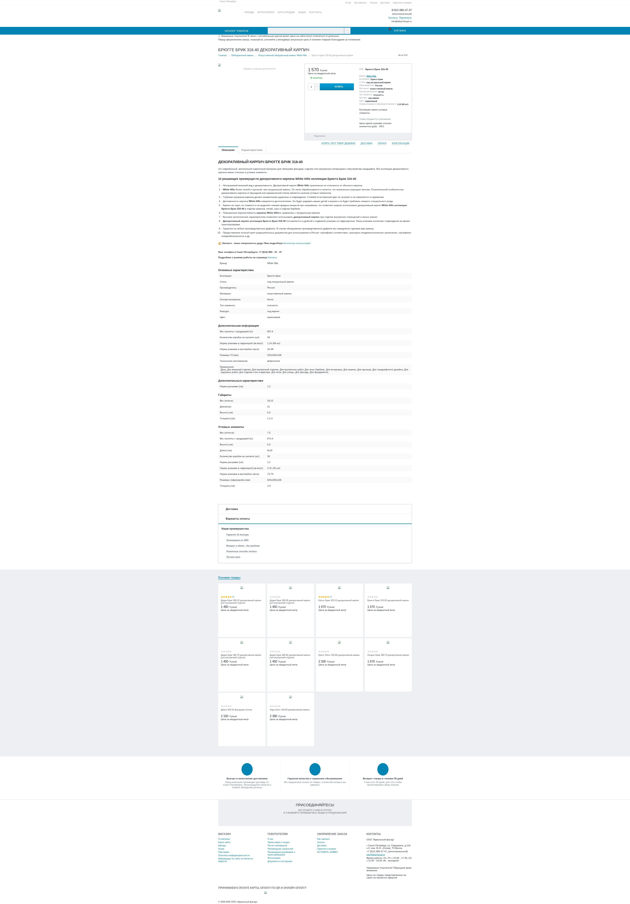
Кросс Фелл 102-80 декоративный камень (339, 655)
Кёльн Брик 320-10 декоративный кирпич (338, 600)
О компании (224, 839)
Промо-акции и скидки (278, 842)
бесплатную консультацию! (297, 243)
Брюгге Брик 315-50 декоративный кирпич (388, 600)
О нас (348, 2)
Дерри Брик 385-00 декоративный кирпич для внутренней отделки (290, 601)
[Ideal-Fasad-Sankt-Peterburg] (219, 10)
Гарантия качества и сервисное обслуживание (315, 778)
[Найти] (347, 31)
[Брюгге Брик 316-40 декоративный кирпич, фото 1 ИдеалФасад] (259, 65)
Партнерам (223, 852)
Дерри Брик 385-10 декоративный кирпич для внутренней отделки (241, 601)
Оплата (373, 2)
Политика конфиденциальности (234, 855)
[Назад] (395, 55)
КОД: (361, 69)
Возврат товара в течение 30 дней (383, 778)
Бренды (222, 845)
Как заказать (360, 2)
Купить (339, 86)
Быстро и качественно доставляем (247, 778)
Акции (221, 849)
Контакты (393, 17)
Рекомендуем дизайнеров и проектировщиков (281, 853)
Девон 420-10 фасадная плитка (236, 709)
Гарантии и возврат (402, 2)
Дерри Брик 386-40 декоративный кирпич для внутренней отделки (290, 656)
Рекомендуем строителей (280, 849)
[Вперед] (411, 55)
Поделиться (319, 136)
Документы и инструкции (280, 861)
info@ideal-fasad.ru (376, 854)
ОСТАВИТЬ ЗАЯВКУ (327, 852)
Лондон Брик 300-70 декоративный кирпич (388, 655)
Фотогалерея (274, 858)
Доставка (385, 2)
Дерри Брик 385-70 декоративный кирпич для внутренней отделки (241, 656)
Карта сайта (224, 842)
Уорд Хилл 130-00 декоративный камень (290, 709)
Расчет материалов (277, 845)
